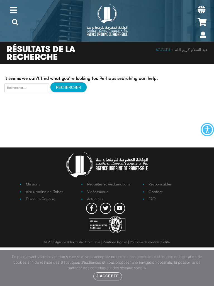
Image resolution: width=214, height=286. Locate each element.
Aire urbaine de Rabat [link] (44, 191)
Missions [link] (33, 184)
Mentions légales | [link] (116, 241)
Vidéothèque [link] (97, 191)
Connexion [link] (203, 36)
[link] (207, 129)
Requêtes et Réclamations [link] (108, 184)
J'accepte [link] (107, 276)
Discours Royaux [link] (40, 199)
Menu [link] (13, 10)
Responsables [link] (160, 184)
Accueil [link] (163, 50)
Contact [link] (155, 191)
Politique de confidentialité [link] (150, 241)
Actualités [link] (95, 199)
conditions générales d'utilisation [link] (145, 256)
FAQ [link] (152, 199)
